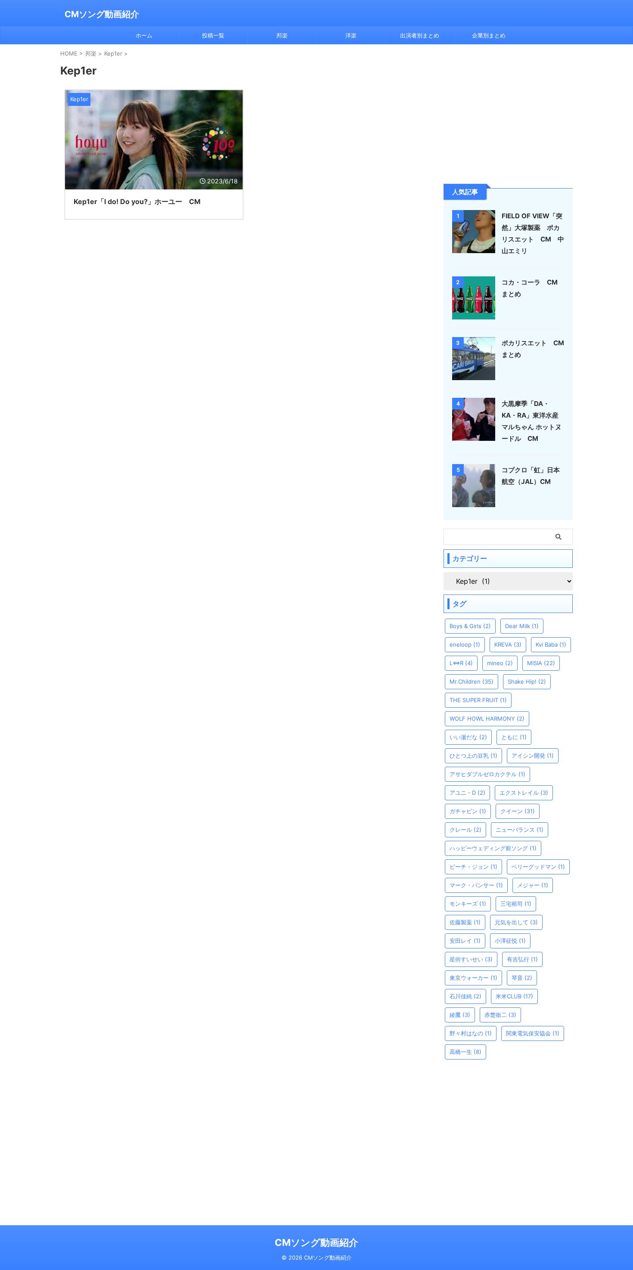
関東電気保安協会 (532, 1033)
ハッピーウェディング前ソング (493, 848)
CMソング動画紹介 (102, 14)
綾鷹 (460, 1014)
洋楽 (351, 35)
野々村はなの (471, 1033)
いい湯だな (468, 737)
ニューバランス (519, 829)
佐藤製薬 (465, 922)
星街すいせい (471, 959)
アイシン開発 (533, 755)
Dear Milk (522, 626)
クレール (465, 829)
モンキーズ (468, 903)
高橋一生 (465, 1051)
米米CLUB (514, 996)
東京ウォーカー (473, 977)
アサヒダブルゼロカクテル (487, 774)
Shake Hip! (527, 681)
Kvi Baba (551, 644)
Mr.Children (471, 681)
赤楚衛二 (500, 1014)
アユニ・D (467, 792)
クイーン (517, 811)
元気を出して (516, 922)
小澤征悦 (510, 940)
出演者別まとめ (419, 35)
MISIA (541, 663)
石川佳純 (465, 996)
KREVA (507, 644)
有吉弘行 (522, 959)
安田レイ (465, 940)
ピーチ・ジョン (473, 866)
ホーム (144, 35)
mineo (500, 663)
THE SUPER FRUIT (478, 700)
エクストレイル (524, 792)
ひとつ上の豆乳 (473, 755)
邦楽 (282, 35)
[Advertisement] (508, 113)
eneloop (465, 644)
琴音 (522, 977)
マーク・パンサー (476, 885)
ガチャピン (468, 811)
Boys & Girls (470, 626)
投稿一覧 (213, 35)
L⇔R (461, 663)
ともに (514, 737)
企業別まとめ (489, 35)
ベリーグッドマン (538, 866)
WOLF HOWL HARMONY (487, 718)
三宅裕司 (515, 903)
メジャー (532, 885)
